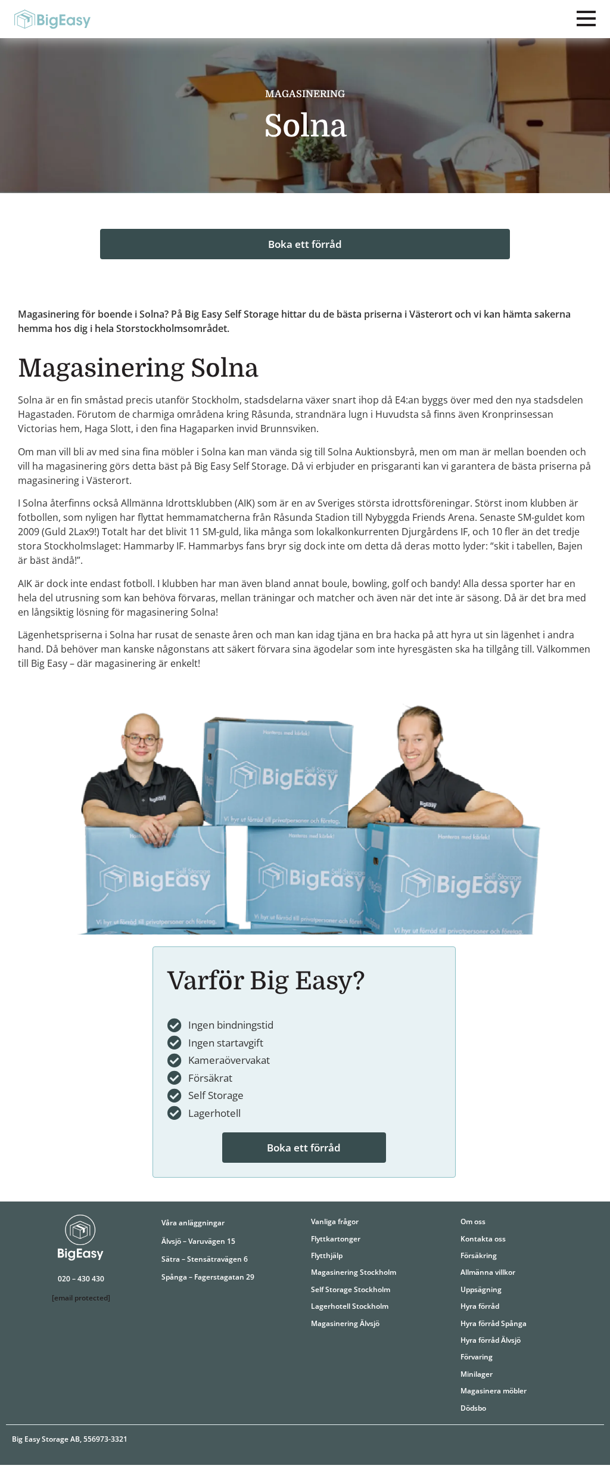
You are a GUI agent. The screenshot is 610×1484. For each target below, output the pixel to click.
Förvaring (476, 1357)
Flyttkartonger (335, 1239)
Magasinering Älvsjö (345, 1323)
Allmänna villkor (487, 1272)
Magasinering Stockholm (353, 1272)
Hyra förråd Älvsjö (490, 1340)
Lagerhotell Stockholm (349, 1306)
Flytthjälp (327, 1255)
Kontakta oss (483, 1239)
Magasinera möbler (493, 1391)
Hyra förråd (479, 1306)
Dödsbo (473, 1408)
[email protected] (81, 1298)
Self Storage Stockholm (350, 1289)
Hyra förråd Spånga (493, 1323)
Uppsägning (481, 1289)
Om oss (472, 1221)
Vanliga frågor (335, 1221)
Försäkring (478, 1255)
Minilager (476, 1374)
